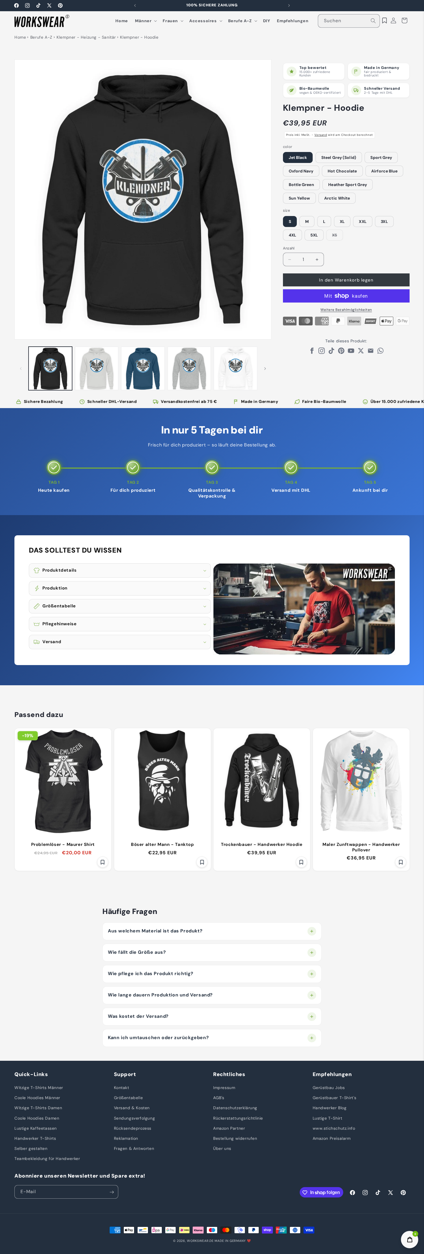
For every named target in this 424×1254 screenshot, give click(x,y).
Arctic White (337, 198)
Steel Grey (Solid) (338, 157)
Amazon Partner (229, 1128)
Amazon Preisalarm (332, 1138)
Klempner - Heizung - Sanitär (86, 37)
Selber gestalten (31, 1148)
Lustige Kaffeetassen (35, 1128)
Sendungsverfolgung (134, 1118)
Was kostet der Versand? (138, 1016)
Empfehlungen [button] (332, 1074)
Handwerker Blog (330, 1108)
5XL (314, 235)
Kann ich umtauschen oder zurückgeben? (158, 1038)
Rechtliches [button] (229, 1074)
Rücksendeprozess (133, 1128)
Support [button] (125, 1074)
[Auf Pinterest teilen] (341, 352)
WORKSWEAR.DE (200, 1241)
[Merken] (102, 862)
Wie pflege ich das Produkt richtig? (151, 973)
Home (20, 37)
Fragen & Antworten (134, 1148)
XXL (362, 221)
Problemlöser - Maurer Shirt (63, 844)
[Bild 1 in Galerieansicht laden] (50, 368)
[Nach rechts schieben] (265, 368)
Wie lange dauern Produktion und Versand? (160, 995)
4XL (292, 235)
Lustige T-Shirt (327, 1118)
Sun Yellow (299, 198)
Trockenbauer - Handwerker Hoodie (261, 844)
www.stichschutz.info (334, 1128)
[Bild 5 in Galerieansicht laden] (235, 368)
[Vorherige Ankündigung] (135, 5)
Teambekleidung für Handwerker (47, 1158)
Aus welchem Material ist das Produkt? (155, 931)
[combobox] (349, 20)
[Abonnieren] (111, 1192)
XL (342, 221)
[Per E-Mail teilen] (370, 352)
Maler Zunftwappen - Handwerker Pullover (361, 847)
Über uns (222, 1148)
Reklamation (126, 1138)
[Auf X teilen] (361, 352)
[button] (146, 21)
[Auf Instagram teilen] (321, 352)
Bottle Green (301, 184)
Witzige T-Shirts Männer (38, 1087)
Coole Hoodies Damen (36, 1118)
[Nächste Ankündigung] (289, 5)
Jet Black (298, 157)
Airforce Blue (384, 171)
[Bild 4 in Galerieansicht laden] (189, 368)
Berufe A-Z (41, 37)
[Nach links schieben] (20, 368)
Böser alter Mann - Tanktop (162, 844)
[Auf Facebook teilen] (312, 352)
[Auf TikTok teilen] (331, 352)
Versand (320, 135)
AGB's (218, 1098)
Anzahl (289, 248)
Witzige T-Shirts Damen (38, 1108)
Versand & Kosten (132, 1108)
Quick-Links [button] (31, 1074)
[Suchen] (373, 20)
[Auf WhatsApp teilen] (380, 352)
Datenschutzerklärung (235, 1108)
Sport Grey (381, 157)
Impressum (224, 1087)
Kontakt (121, 1087)
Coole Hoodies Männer (37, 1098)
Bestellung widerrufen (235, 1138)
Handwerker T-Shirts (35, 1138)
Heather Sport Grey (347, 184)
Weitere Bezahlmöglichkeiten (346, 309)
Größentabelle (128, 1098)
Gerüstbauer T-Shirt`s (335, 1098)
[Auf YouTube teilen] (351, 352)
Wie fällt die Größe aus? (137, 952)
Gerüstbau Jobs (329, 1087)
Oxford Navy (301, 171)
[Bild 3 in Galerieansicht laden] (143, 368)
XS (337, 236)
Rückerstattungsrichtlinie (238, 1118)
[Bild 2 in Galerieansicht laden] (97, 368)
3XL (384, 221)
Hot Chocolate (342, 171)
